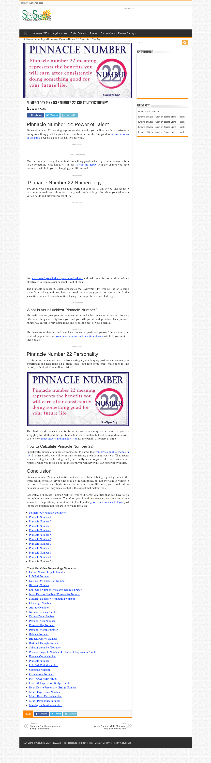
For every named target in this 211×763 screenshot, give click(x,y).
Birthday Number (39, 585)
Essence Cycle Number (42, 656)
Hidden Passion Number (43, 638)
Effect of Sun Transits (148, 111)
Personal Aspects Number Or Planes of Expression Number (63, 652)
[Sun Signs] (37, 15)
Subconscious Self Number (45, 647)
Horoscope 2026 (39, 33)
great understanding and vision (59, 438)
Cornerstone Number (41, 674)
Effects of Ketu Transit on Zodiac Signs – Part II (161, 127)
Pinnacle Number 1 (40, 517)
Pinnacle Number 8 (40, 548)
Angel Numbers (59, 33)
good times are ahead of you (106, 502)
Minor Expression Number (44, 692)
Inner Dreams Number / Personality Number (54, 594)
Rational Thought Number (44, 643)
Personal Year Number (42, 621)
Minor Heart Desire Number (45, 696)
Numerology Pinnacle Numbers (47, 512)
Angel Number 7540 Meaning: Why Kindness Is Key (110, 726)
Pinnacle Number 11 (41, 557)
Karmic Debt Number (41, 616)
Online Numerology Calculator (47, 572)
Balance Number (39, 634)
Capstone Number (39, 670)
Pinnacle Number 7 (40, 543)
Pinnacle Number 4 (40, 530)
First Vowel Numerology (43, 678)
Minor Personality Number (44, 701)
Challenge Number (40, 603)
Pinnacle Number (39, 661)
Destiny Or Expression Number (47, 581)
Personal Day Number (42, 625)
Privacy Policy (86, 743)
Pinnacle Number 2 (40, 521)
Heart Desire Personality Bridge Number (52, 687)
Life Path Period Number (43, 665)
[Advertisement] (162, 76)
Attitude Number (39, 607)
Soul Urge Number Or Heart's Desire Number (55, 590)
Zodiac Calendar (78, 33)
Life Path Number (39, 576)
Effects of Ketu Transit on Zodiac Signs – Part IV (161, 117)
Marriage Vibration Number (45, 705)
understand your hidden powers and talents (57, 278)
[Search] (185, 42)
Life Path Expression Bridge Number (50, 683)
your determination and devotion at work (79, 336)
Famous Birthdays (127, 33)
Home (25, 32)
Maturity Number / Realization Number (52, 598)
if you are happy (86, 164)
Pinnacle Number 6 (40, 539)
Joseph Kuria (38, 108)
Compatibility (107, 33)
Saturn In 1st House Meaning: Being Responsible (45, 726)
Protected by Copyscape (119, 743)
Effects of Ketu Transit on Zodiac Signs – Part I (161, 132)
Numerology (39, 39)
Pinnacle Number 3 (40, 526)
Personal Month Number (43, 630)
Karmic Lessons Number (43, 612)
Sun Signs (28, 743)
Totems (93, 33)
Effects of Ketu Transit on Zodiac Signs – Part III (161, 122)
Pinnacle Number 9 (40, 552)
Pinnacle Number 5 (40, 535)
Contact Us (100, 743)
